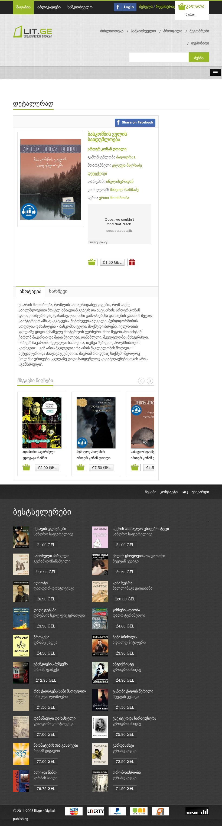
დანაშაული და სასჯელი (55, 719)
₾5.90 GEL (125, 734)
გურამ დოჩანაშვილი (52, 562)
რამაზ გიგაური (47, 751)
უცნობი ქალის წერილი (133, 692)
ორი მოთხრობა (127, 773)
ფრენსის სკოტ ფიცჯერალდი (59, 616)
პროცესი (41, 637)
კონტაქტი (169, 492)
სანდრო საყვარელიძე (53, 534)
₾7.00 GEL (46, 734)
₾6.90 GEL (46, 598)
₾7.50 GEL (101, 467)
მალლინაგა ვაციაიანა (132, 589)
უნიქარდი (200, 492)
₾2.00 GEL (47, 467)
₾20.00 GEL (125, 598)
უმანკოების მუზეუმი (51, 664)
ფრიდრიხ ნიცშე (127, 670)
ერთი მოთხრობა (114, 198)
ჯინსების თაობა (126, 610)
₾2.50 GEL (125, 761)
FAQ (185, 492)
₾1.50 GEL (112, 262)
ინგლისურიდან (119, 182)
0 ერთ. (190, 14)
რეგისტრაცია (168, 7)
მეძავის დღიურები (50, 529)
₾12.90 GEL (45, 571)
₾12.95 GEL (45, 680)
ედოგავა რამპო (34, 458)
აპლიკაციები (49, 7)
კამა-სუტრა (122, 583)
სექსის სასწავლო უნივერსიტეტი (141, 529)
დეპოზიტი (200, 43)
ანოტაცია (30, 291)
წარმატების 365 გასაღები (56, 746)
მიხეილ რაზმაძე (124, 190)
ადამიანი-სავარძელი (38, 452)
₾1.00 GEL (46, 544)
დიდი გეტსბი (45, 610)
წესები (150, 492)
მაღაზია (23, 7)
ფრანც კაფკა (45, 643)
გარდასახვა (123, 746)
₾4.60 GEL (125, 626)
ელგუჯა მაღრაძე (127, 166)
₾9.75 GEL (46, 788)
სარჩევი (58, 291)
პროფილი (172, 31)
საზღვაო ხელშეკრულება (150, 452)
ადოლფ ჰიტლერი (129, 643)
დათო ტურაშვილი (129, 616)
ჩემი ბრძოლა (125, 637)
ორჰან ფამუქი (46, 670)
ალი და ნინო (45, 773)
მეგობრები (199, 31)
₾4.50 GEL (46, 653)
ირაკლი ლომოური (51, 697)
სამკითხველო (80, 7)
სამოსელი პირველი (51, 556)
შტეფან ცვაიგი (126, 562)
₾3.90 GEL (46, 626)
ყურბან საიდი (45, 778)
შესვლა (146, 7)
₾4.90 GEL (125, 680)
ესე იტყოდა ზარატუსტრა (134, 719)
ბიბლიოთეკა (111, 31)
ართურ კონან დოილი (107, 149)
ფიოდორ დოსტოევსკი (54, 589)
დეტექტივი (97, 174)
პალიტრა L (126, 157)
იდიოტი (41, 583)
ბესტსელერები (42, 512)
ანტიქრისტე (123, 664)
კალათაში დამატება (92, 262)
